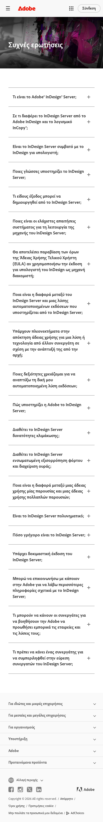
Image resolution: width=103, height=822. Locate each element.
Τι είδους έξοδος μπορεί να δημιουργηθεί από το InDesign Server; (47, 199)
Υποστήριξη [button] (17, 739)
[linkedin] (38, 789)
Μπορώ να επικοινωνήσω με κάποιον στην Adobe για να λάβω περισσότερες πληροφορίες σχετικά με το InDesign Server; (48, 587)
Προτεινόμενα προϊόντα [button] (27, 762)
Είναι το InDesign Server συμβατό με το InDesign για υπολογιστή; (48, 149)
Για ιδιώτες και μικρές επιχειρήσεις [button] (35, 704)
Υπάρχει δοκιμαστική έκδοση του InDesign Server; (42, 556)
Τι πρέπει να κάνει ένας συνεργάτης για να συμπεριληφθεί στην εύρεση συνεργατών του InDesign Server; (48, 657)
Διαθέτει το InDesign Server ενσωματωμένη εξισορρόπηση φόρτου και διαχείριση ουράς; (47, 460)
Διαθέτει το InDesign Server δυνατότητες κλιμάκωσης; (38, 432)
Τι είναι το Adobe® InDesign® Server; (44, 96)
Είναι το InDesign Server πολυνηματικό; (48, 515)
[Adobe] (27, 8)
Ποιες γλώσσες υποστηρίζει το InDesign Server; (48, 174)
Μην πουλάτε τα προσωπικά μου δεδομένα (35, 813)
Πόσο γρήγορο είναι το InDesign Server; (49, 534)
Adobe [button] (13, 751)
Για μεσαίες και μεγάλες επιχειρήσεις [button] (37, 715)
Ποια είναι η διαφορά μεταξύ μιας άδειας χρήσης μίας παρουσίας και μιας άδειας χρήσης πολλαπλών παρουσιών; (49, 491)
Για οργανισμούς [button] (21, 727)
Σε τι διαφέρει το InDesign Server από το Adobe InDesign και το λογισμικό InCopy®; (49, 121)
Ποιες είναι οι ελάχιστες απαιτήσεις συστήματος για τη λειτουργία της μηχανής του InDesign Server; (44, 227)
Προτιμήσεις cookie (41, 806)
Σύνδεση (89, 8)
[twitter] (29, 789)
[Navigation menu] (8, 8)
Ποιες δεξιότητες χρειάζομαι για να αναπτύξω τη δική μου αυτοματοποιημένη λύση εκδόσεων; (45, 379)
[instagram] (20, 789)
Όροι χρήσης (16, 806)
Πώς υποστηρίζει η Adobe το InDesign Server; (47, 407)
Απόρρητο (66, 799)
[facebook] (11, 789)
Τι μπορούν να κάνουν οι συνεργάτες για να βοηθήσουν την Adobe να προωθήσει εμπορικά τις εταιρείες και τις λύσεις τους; (49, 624)
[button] (71, 8)
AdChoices (77, 813)
